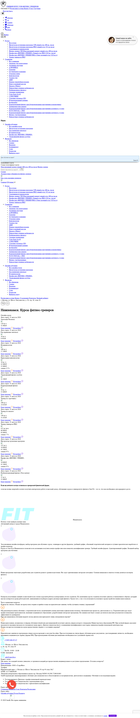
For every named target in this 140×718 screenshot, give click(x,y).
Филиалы (8, 139)
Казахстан (12, 151)
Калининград (13, 147)
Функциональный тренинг (18, 100)
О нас (18, 689)
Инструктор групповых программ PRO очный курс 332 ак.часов (31, 47)
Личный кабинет (42, 298)
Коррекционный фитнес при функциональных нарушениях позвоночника (35, 104)
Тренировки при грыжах (17, 106)
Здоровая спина (14, 74)
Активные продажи (16, 65)
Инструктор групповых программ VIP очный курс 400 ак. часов (31, 45)
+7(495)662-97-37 (14, 667)
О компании (24, 298)
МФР (11, 80)
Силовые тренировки (16, 92)
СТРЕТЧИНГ (14, 96)
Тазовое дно (13, 78)
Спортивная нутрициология (19, 49)
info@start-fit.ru (10, 657)
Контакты (32, 298)
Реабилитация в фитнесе (17, 90)
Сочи (11, 149)
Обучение (10, 182)
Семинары (8, 59)
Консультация (6, 328)
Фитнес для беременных (17, 115)
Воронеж (12, 145)
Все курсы (12, 43)
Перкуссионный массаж (17, 84)
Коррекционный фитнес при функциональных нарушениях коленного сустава (36, 109)
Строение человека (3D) (17, 98)
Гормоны (12, 69)
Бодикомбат (13, 102)
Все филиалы (13, 141)
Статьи (3, 172)
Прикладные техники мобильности (21, 88)
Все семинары (14, 61)
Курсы (7, 41)
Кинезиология (14, 76)
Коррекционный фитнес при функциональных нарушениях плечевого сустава (36, 113)
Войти (6, 35)
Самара (11, 143)
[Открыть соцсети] (2, 13)
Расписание (31, 689)
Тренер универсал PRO (17, 57)
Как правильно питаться (17, 130)
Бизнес (17, 298)
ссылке (105, 715)
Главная (3, 182)
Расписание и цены (7, 298)
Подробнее (17, 328)
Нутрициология (14, 132)
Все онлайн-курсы (15, 126)
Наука (3, 120)
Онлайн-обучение (11, 124)
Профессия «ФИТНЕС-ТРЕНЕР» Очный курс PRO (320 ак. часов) (32, 53)
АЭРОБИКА (13, 67)
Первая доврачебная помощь (19, 82)
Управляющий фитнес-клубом (19, 137)
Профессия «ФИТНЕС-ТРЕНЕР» (20, 135)
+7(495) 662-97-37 (10, 640)
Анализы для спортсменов (18, 63)
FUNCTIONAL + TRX (17, 111)
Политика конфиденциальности (38, 700)
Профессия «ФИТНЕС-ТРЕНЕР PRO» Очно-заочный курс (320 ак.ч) (33, 55)
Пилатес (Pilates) (14, 86)
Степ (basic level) (15, 94)
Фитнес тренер (43, 167)
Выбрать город (14, 153)
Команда (22, 693)
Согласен (113, 715)
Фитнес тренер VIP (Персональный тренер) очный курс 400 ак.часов (33, 51)
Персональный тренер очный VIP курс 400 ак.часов (19, 167)
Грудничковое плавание (17, 72)
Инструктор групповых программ (21, 128)
